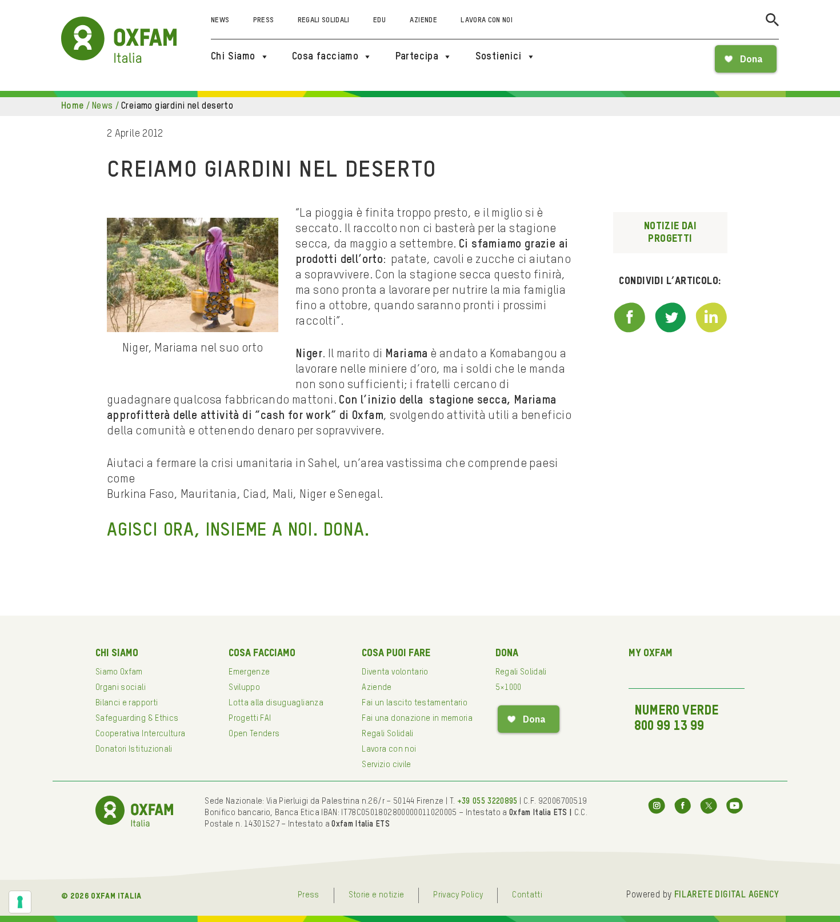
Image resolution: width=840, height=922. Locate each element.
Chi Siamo (233, 56)
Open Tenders (254, 734)
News (220, 20)
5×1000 (508, 688)
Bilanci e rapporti (126, 703)
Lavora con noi (487, 20)
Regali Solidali (324, 20)
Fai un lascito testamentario (414, 703)
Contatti (527, 895)
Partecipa (417, 56)
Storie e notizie (377, 895)
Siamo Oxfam (119, 672)
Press (263, 20)
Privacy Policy (458, 895)
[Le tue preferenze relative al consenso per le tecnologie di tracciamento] (20, 902)
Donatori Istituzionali (134, 749)
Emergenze (249, 672)
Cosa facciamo (325, 56)
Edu (379, 20)
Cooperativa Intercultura (140, 734)
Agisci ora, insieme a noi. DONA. (238, 530)
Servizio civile (386, 765)
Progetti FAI (250, 719)
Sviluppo (244, 688)
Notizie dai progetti (670, 232)
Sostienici (498, 56)
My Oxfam (651, 653)
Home (72, 106)
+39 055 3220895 (487, 801)
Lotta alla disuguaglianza (276, 703)
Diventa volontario (395, 672)
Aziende (423, 20)
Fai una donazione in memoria (417, 719)
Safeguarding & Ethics (136, 719)
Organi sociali (120, 688)
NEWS (102, 106)
